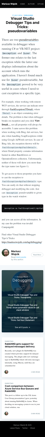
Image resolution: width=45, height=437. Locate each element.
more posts (21, 257)
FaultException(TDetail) (21, 109)
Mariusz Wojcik (9, 4)
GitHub (41, 4)
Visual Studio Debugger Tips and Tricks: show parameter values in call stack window (22, 307)
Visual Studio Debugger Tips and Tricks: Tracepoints (22, 296)
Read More (37, 255)
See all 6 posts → (22, 327)
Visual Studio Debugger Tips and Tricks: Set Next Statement (22, 318)
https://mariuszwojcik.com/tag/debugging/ (22, 242)
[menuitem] (22, 3)
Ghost (32, 428)
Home (22, 4)
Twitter (25, 428)
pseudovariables (28, 40)
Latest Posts (15, 428)
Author (31, 4)
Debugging (28, 15)
